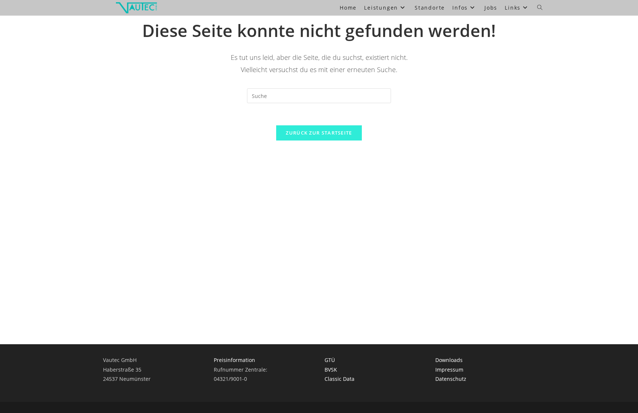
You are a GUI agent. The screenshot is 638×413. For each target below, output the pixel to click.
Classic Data (339, 378)
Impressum (449, 369)
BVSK (331, 369)
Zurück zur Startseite (319, 132)
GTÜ (330, 359)
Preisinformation (234, 359)
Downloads (449, 359)
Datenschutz (450, 378)
